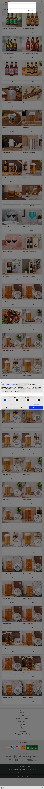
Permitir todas (36, 407)
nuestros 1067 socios (10, 384)
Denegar (8, 407)
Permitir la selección (22, 407)
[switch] (16, 400)
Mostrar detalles (37, 404)
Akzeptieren (31, 10)
